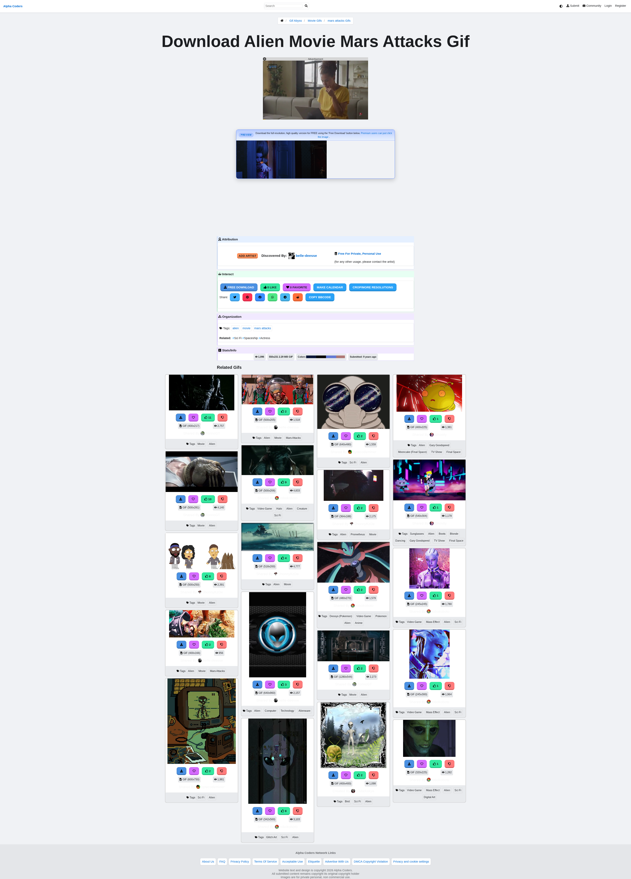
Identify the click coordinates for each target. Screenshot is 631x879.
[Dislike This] (222, 645)
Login (608, 5)
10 (209, 499)
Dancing (400, 540)
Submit (574, 5)
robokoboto (289, 498)
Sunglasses (417, 533)
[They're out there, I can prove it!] (201, 763)
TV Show (436, 452)
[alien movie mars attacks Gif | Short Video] (201, 636)
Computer (270, 710)
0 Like (272, 287)
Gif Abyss (295, 20)
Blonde (454, 533)
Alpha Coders (13, 6)
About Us (208, 861)
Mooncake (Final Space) (412, 452)
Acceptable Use (292, 861)
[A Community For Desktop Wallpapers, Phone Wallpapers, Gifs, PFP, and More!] (281, 20)
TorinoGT (213, 433)
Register (620, 5)
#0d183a (311, 357)
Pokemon (381, 616)
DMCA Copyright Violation (371, 861)
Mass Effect (433, 622)
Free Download (240, 287)
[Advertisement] (315, 207)
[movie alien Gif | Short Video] (353, 660)
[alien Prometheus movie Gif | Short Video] (353, 499)
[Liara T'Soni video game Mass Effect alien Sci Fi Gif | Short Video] (429, 587)
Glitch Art (271, 837)
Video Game (264, 508)
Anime (358, 623)
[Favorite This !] (194, 645)
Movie (201, 444)
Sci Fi (237, 338)
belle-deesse (306, 255)
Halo (279, 508)
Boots (442, 533)
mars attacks (262, 328)
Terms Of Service (265, 861)
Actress (264, 338)
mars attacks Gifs (339, 20)
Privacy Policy (240, 861)
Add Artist (247, 255)
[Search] (306, 6)
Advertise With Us (337, 861)
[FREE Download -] (182, 645)
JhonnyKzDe (213, 592)
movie (246, 328)
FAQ (222, 861)
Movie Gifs (315, 20)
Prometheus (358, 534)
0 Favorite (298, 287)
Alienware (304, 710)
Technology (287, 710)
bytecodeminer (212, 787)
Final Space (453, 452)
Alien (212, 444)
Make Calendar (330, 287)
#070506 (321, 357)
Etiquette (314, 861)
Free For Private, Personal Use (359, 253)
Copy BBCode (320, 297)
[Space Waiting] (353, 428)
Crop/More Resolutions (373, 287)
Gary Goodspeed (439, 445)
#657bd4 (331, 357)
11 (209, 417)
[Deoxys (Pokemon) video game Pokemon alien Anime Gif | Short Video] (353, 581)
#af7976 (340, 357)
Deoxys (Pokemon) (341, 616)
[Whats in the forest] (353, 767)
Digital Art (429, 797)
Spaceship (250, 338)
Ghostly (441, 434)
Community (593, 5)
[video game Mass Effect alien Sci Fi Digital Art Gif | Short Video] (429, 755)
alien (236, 328)
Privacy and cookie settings (411, 861)
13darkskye (365, 791)
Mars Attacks (217, 671)
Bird (347, 801)
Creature (302, 508)
